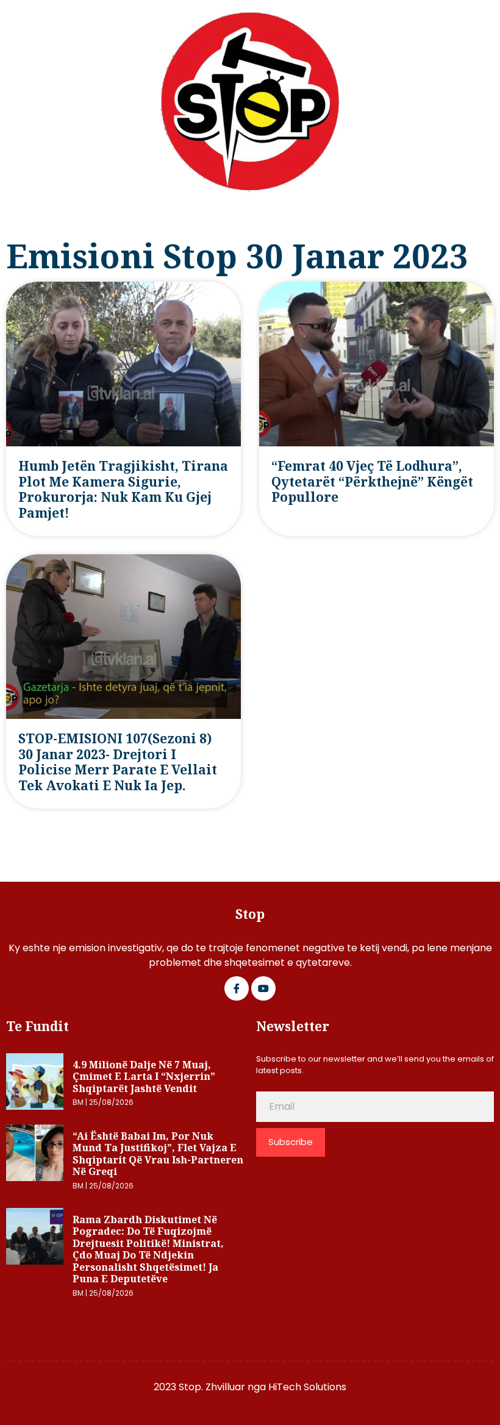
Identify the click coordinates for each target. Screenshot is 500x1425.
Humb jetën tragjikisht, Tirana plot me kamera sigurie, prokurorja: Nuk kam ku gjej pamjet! (123, 489)
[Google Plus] (263, 988)
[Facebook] (236, 988)
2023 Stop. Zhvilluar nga (211, 1387)
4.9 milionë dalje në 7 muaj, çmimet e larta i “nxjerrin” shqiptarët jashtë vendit (144, 1076)
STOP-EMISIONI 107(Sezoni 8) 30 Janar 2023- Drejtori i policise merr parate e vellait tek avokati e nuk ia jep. (117, 762)
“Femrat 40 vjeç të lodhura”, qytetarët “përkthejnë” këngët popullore (372, 481)
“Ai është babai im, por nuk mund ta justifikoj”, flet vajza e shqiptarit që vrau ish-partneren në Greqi (158, 1154)
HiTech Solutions (307, 1387)
